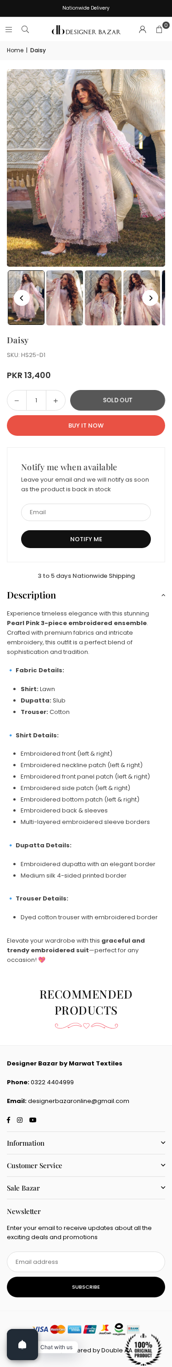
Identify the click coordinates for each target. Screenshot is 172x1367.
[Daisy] (64, 297)
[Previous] (22, 298)
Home (15, 50)
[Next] (150, 298)
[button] (159, 30)
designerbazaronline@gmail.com (78, 1101)
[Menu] (8, 29)
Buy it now (86, 425)
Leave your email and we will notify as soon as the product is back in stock (85, 484)
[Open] (22, 1344)
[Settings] (142, 30)
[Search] (25, 29)
